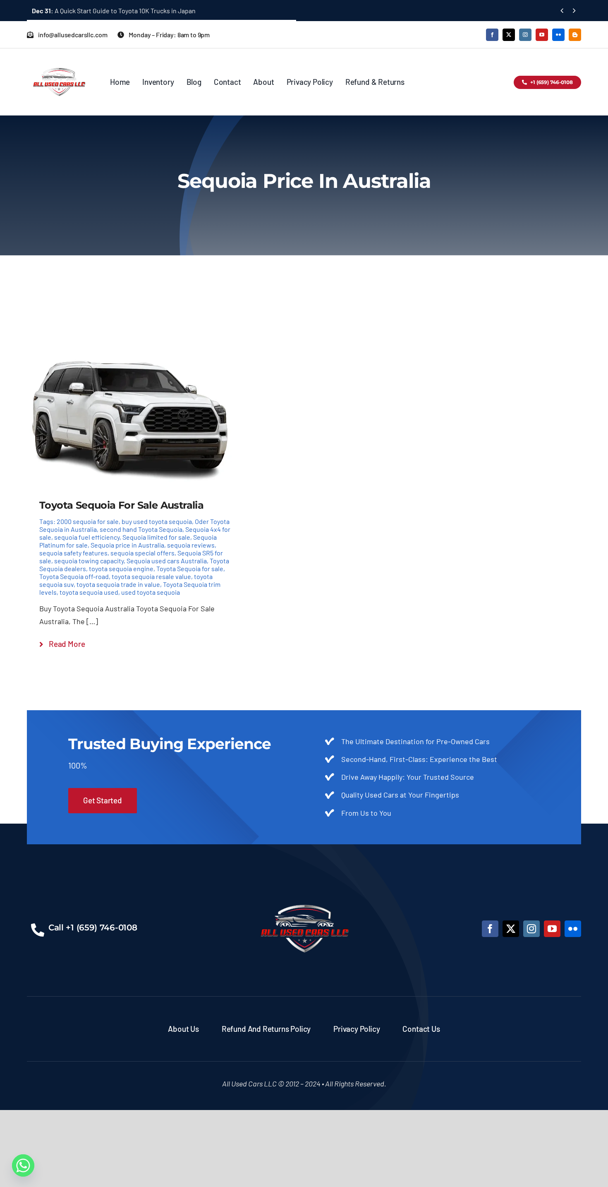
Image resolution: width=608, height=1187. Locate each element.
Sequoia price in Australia (127, 545)
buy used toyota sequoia (157, 521)
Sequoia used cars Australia (167, 561)
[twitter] (509, 35)
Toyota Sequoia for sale (189, 568)
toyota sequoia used (89, 592)
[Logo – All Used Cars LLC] (59, 60)
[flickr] (558, 35)
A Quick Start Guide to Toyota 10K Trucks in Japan (114, 10)
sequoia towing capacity (89, 561)
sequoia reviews (191, 545)
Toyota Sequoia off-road (74, 576)
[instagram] (525, 35)
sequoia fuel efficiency (87, 537)
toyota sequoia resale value (151, 576)
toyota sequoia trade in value (118, 584)
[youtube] (542, 35)
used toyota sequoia (150, 592)
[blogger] (575, 35)
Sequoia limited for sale (156, 537)
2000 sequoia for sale (88, 521)
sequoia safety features (73, 553)
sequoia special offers (142, 553)
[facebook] (492, 35)
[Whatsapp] (23, 1165)
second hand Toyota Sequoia (141, 529)
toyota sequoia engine (121, 568)
